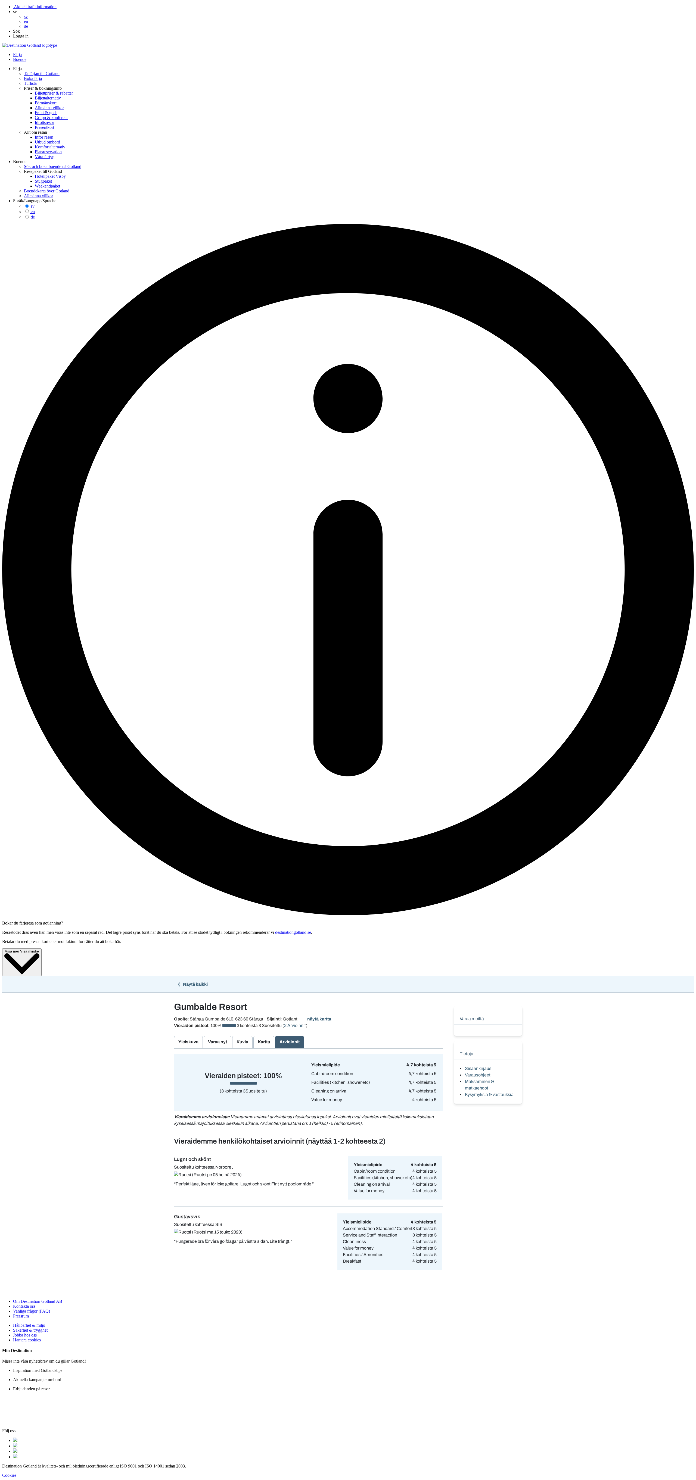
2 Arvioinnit (295, 1025)
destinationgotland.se (293, 932)
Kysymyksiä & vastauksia (489, 1094)
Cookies (9, 1475)
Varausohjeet (477, 1075)
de (33, 217)
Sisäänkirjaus (478, 1068)
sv (33, 206)
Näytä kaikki (195, 984)
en (33, 211)
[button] (15, 11)
